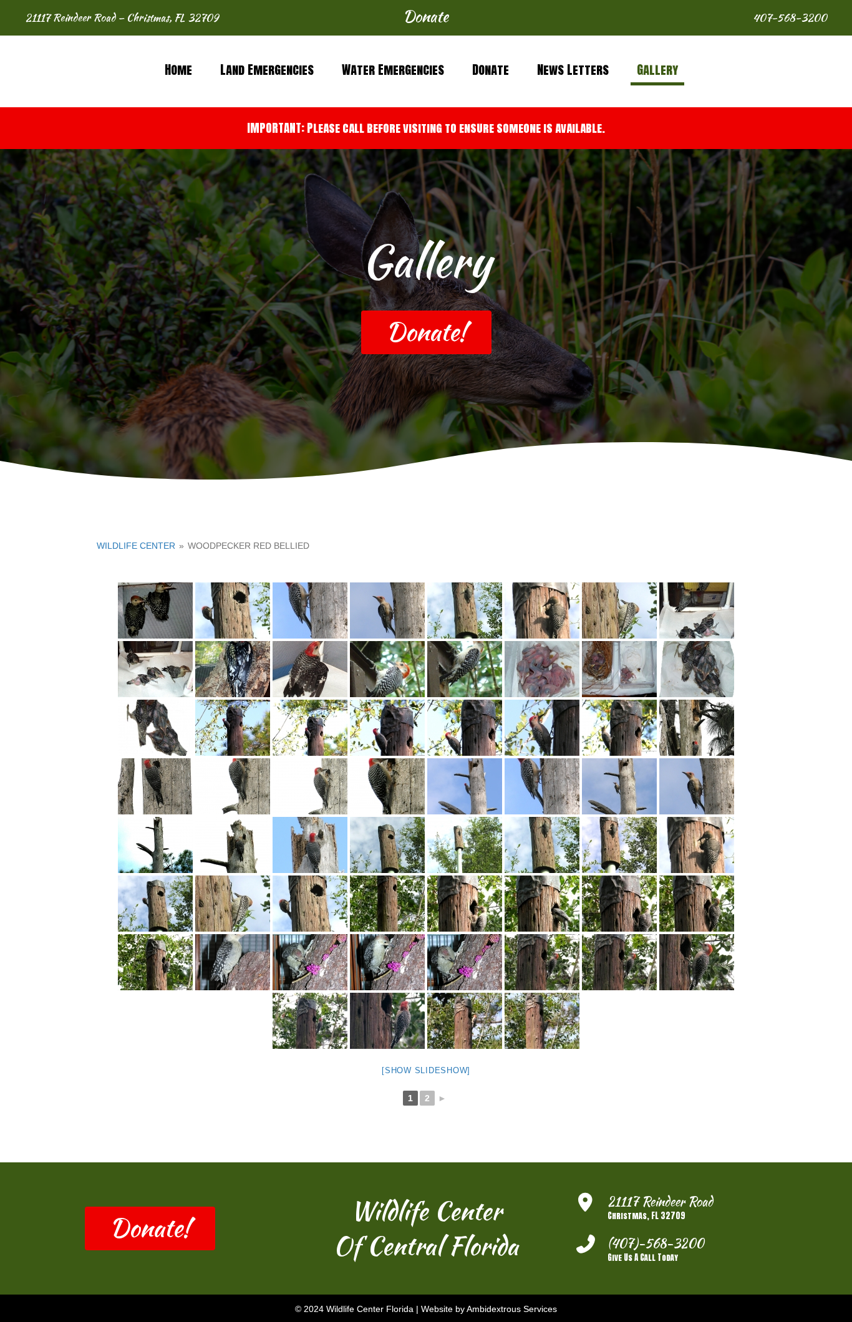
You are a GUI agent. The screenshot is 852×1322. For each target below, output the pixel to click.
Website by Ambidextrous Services (489, 1309)
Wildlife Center (136, 546)
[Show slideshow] (426, 1070)
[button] (425, 17)
